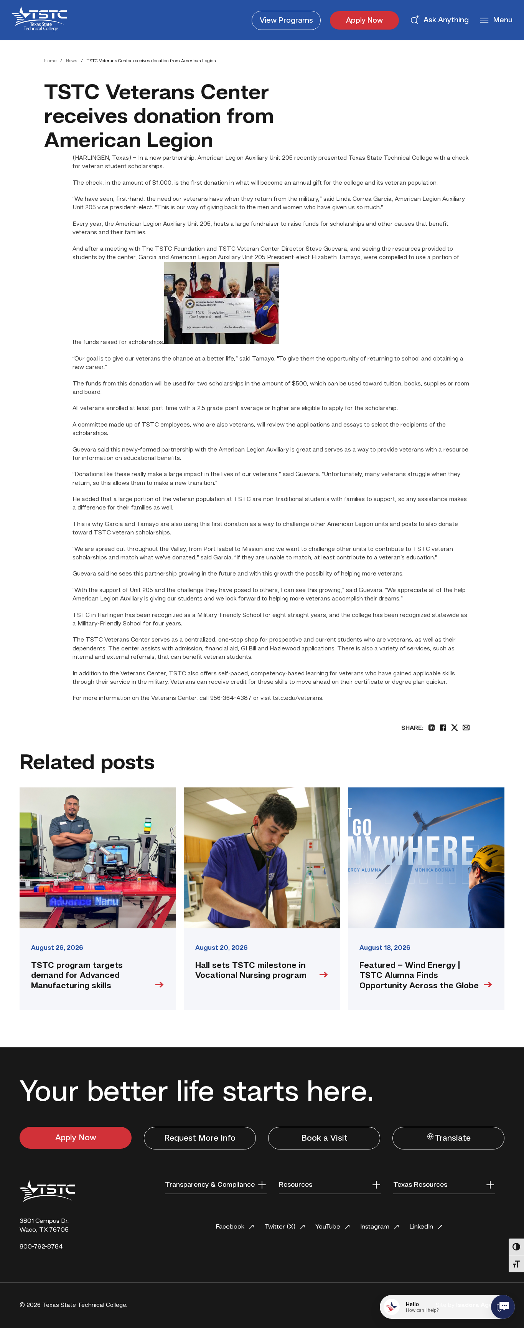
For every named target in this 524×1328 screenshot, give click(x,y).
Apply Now (364, 21)
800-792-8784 (41, 1247)
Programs (286, 21)
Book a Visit (324, 1138)
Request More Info (200, 1138)
